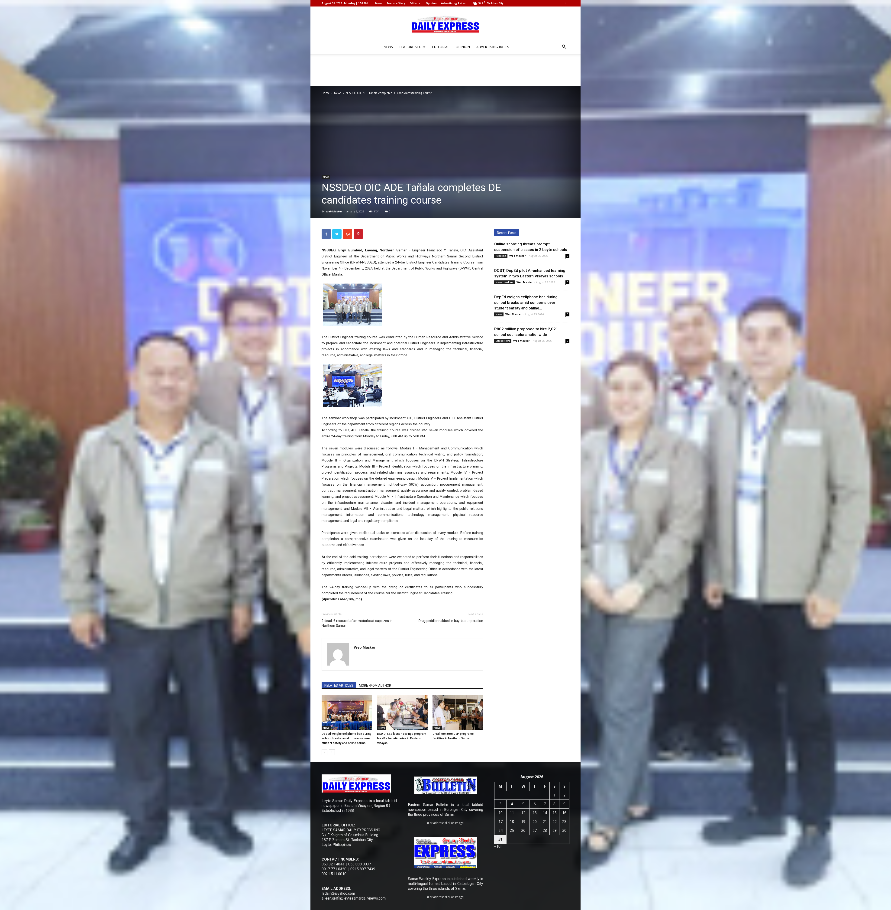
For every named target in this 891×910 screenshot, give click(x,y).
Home (326, 93)
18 (512, 821)
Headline (501, 255)
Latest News (503, 340)
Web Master (334, 211)
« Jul (497, 846)
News (378, 3)
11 (512, 812)
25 (512, 830)
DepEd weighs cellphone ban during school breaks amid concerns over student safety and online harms (346, 738)
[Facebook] (565, 3)
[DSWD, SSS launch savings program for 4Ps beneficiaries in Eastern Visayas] (402, 712)
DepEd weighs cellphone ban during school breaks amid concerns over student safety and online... (526, 302)
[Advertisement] (445, 69)
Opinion (431, 3)
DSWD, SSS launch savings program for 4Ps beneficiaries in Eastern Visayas (401, 738)
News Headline (504, 282)
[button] (563, 47)
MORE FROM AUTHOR (375, 685)
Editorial (415, 3)
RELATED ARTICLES (338, 685)
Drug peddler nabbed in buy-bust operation (451, 621)
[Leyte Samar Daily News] (445, 23)
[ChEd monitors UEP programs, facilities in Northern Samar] (458, 712)
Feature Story (396, 3)
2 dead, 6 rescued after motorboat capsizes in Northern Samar (357, 623)
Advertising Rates (453, 3)
